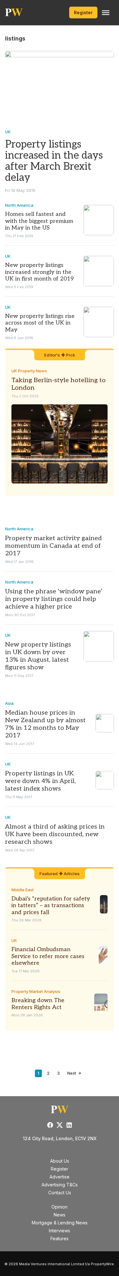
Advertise (59, 1176)
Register (83, 12)
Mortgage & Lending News (60, 1222)
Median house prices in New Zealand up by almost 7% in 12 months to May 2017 (45, 724)
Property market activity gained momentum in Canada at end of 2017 (53, 545)
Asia (9, 703)
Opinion (59, 1207)
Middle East (22, 889)
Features (59, 1238)
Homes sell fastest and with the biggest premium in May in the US (39, 221)
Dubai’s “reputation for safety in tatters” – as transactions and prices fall (50, 905)
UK (8, 131)
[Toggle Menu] (105, 12)
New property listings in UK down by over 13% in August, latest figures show (38, 656)
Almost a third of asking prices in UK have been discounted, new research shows (55, 834)
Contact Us (59, 1192)
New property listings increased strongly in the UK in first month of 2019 (39, 272)
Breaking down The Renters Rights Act (37, 1004)
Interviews (59, 1230)
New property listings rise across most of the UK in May (40, 323)
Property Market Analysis (35, 991)
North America (19, 205)
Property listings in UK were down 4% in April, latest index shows (40, 781)
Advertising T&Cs (60, 1184)
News (59, 1214)
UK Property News (29, 370)
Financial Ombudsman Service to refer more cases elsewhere (47, 956)
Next (72, 1073)
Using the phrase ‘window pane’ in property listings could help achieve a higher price (53, 599)
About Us (59, 1161)
